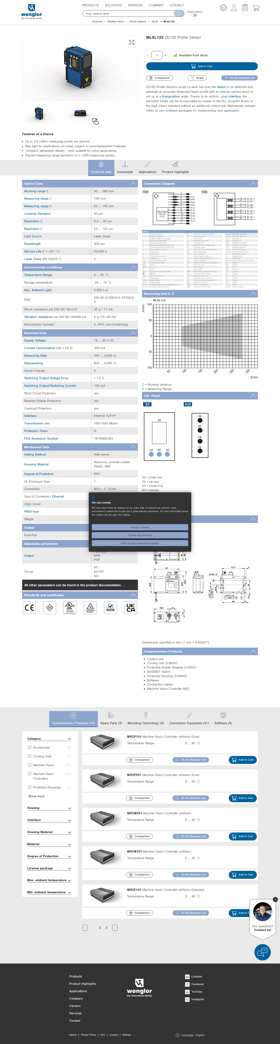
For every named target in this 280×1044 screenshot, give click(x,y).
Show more (36, 796)
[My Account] (234, 9)
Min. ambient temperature (46, 892)
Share (200, 77)
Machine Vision (116, 21)
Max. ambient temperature (46, 880)
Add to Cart (205, 66)
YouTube (196, 991)
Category (34, 738)
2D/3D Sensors (138, 21)
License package (40, 868)
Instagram (197, 999)
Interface (34, 819)
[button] (223, 8)
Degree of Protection (42, 856)
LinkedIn (196, 976)
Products (97, 21)
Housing (33, 807)
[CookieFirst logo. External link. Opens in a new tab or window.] (93, 498)
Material (33, 844)
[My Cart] (255, 9)
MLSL (155, 21)
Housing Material (39, 832)
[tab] (80, 183)
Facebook (197, 984)
